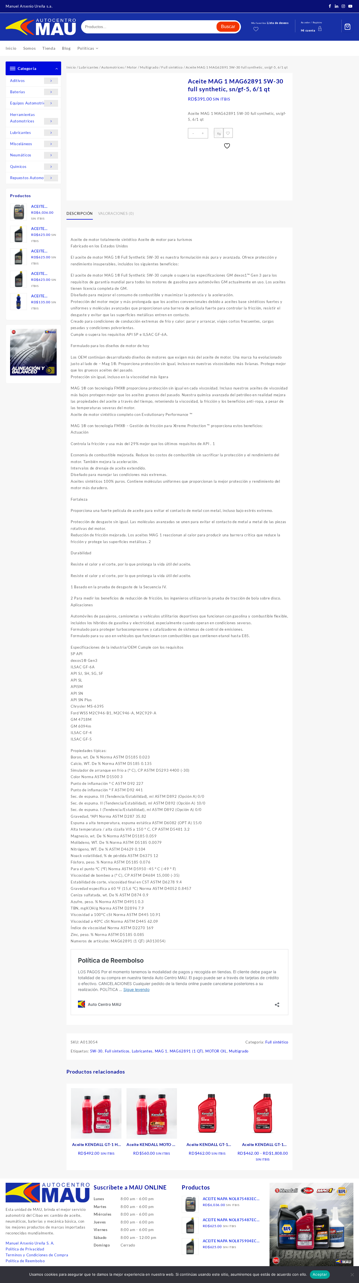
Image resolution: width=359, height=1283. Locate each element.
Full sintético (172, 67)
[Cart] (347, 26)
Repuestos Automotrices (32, 178)
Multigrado (149, 67)
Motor (132, 67)
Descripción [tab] (79, 213)
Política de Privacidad (25, 1249)
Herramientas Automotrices (22, 117)
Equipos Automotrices (29, 103)
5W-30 (96, 1051)
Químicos (18, 166)
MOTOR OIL (216, 1051)
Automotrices (112, 67)
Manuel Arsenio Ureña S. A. (30, 1243)
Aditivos (17, 80)
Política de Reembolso (25, 1261)
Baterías (17, 92)
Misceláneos (21, 144)
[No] (352, 1274)
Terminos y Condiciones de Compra (37, 1255)
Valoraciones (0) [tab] (116, 213)
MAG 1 (161, 1051)
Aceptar (320, 1274)
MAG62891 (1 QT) (187, 1051)
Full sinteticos (117, 1051)
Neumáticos (20, 155)
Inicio (71, 67)
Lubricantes (20, 132)
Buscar (228, 26)
